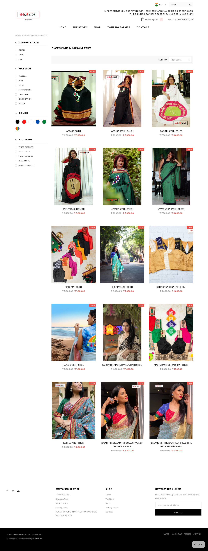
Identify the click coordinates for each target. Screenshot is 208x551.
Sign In (171, 19)
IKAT (21, 80)
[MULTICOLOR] (17, 128)
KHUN (21, 85)
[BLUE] (37, 121)
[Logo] (28, 15)
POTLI (22, 54)
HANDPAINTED (26, 156)
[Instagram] (13, 490)
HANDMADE (24, 151)
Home (18, 35)
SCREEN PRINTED (27, 165)
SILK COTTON (25, 99)
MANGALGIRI (25, 90)
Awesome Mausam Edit (36, 35)
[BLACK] (17, 121)
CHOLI (22, 50)
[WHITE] (30, 121)
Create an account (185, 19)
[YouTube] (18, 490)
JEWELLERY (24, 161)
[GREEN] (44, 121)
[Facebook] (7, 490)
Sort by (163, 60)
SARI (21, 59)
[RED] (24, 121)
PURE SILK (23, 94)
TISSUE (22, 103)
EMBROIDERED (26, 147)
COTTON (23, 76)
